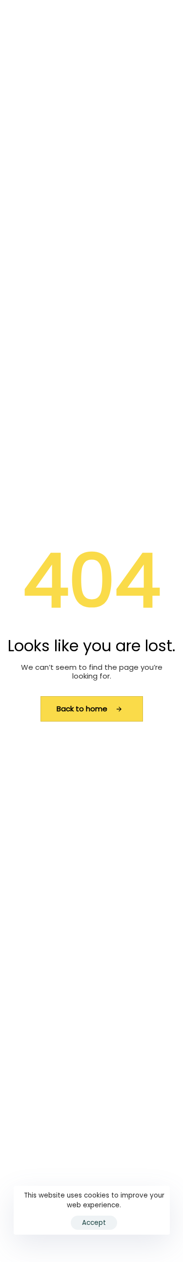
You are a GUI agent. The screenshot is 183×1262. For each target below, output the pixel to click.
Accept (94, 1222)
